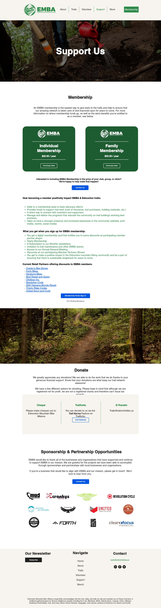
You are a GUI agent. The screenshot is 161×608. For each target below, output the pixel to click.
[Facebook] (119, 566)
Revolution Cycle (34, 282)
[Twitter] (124, 566)
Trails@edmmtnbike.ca (121, 410)
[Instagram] (115, 566)
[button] (80, 481)
